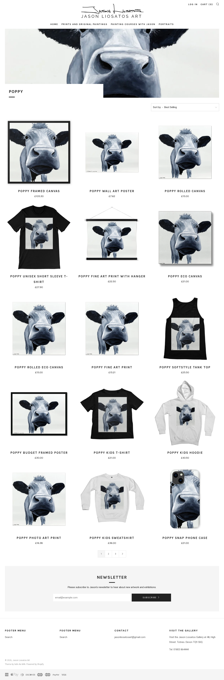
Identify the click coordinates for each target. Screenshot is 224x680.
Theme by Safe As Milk (15, 664)
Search (8, 637)
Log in (193, 4)
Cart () (207, 4)
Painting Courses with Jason (133, 24)
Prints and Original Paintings (84, 24)
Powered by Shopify (35, 664)
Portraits (166, 24)
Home (54, 24)
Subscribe (150, 597)
